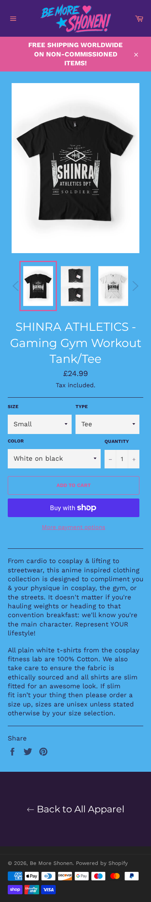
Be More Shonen (51, 863)
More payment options (73, 527)
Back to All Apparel (79, 809)
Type (82, 406)
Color (16, 441)
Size (13, 406)
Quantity (117, 441)
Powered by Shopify (102, 863)
